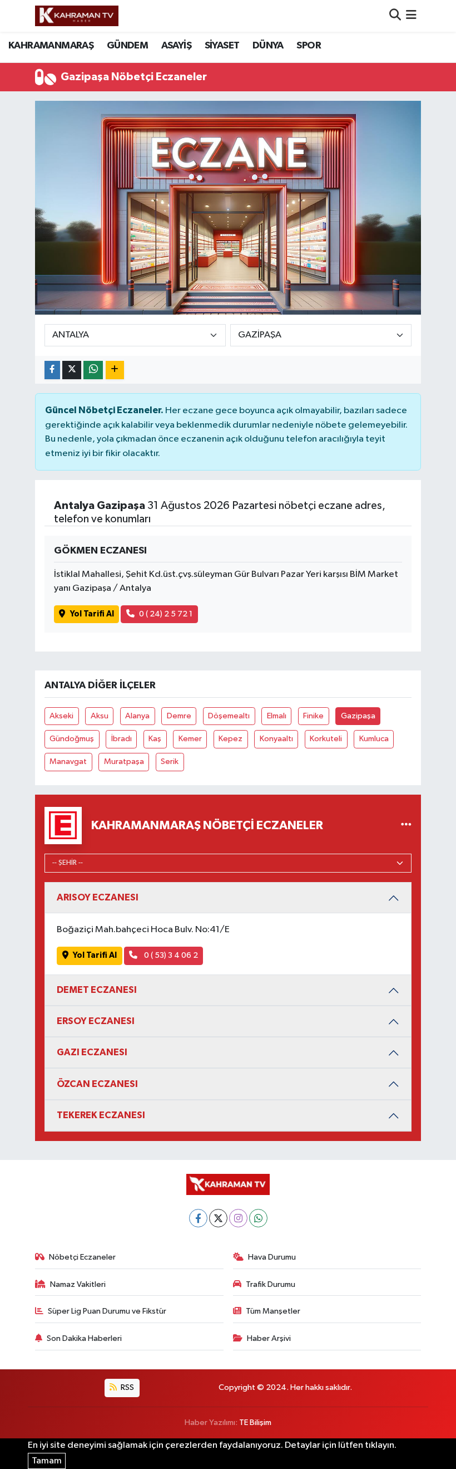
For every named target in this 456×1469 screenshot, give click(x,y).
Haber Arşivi (269, 1338)
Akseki (61, 716)
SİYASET (222, 46)
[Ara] (395, 16)
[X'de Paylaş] (71, 370)
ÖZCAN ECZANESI (97, 1084)
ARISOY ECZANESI (97, 897)
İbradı (121, 738)
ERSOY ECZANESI (96, 1021)
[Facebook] (198, 1218)
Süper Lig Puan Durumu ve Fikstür (107, 1311)
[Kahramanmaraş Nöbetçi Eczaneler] (406, 825)
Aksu (99, 716)
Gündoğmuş (71, 738)
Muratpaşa (124, 761)
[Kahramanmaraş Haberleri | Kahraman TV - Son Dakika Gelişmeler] (76, 15)
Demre (179, 716)
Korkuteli (326, 738)
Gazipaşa (358, 716)
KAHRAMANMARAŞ (50, 46)
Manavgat (68, 761)
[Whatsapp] (258, 1218)
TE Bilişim (255, 1422)
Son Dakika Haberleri (84, 1338)
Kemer (190, 738)
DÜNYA (268, 46)
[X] (218, 1218)
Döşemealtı (229, 716)
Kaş (154, 738)
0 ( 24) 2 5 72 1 (165, 614)
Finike (313, 716)
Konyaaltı (276, 738)
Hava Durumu (272, 1257)
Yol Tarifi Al (92, 614)
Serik (170, 761)
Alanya (137, 716)
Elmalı (276, 716)
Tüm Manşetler (273, 1311)
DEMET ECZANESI (97, 990)
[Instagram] (238, 1218)
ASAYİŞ (176, 46)
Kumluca (374, 738)
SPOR (308, 46)
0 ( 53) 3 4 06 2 (170, 955)
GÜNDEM (127, 46)
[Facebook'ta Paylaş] (52, 370)
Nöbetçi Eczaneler (82, 1257)
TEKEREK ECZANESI (101, 1115)
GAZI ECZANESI (92, 1052)
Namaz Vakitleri (78, 1284)
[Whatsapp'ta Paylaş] (93, 370)
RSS (126, 1387)
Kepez (230, 738)
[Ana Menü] (411, 16)
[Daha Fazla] (115, 370)
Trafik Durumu (270, 1284)
